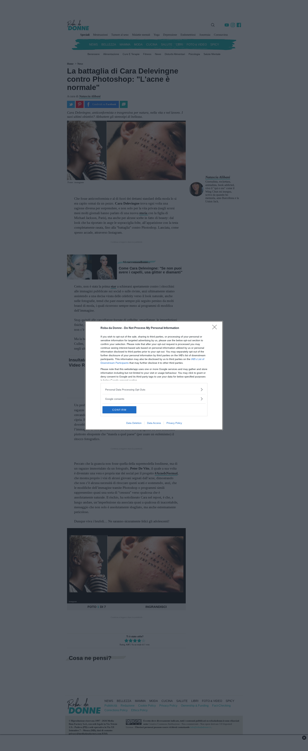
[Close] (215, 328)
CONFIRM (119, 409)
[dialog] (154, 375)
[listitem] (154, 389)
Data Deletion (134, 423)
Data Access (154, 423)
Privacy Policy (174, 423)
